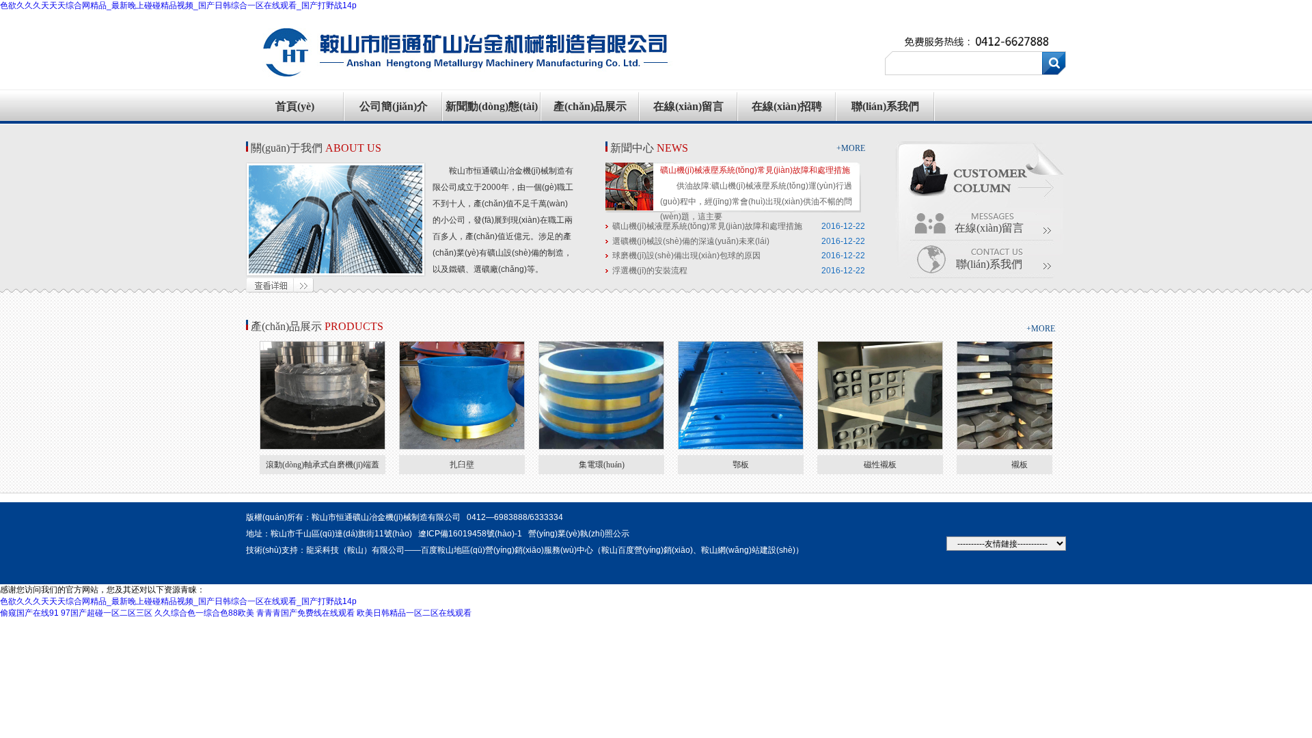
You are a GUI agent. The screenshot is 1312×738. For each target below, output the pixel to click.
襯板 (1019, 464)
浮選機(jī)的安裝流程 (649, 270)
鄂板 (741, 464)
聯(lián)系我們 (885, 106)
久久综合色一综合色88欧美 (204, 613)
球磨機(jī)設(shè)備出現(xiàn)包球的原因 (686, 255)
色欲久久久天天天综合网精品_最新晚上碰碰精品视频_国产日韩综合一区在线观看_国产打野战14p (178, 5)
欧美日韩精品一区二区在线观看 (414, 613)
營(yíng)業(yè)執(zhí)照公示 (578, 533)
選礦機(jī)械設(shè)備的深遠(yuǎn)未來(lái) (690, 241)
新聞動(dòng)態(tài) (492, 106)
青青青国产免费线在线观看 (305, 613)
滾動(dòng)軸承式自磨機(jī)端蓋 (322, 464)
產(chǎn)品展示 (590, 106)
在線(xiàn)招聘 (787, 106)
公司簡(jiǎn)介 (393, 106)
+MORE (850, 148)
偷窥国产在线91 (29, 613)
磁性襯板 (880, 464)
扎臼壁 (462, 464)
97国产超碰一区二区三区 (106, 613)
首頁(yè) (294, 106)
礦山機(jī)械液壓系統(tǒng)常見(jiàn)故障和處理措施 (755, 170)
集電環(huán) (602, 464)
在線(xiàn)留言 (688, 106)
